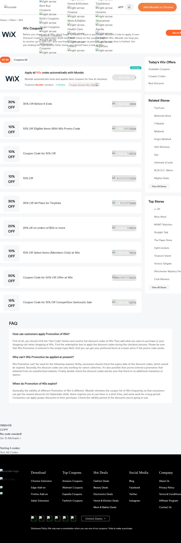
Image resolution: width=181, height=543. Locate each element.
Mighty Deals (161, 178)
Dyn (156, 154)
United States (94, 518)
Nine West (160, 216)
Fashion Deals (101, 481)
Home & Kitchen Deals (106, 500)
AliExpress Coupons (45, 46)
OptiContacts (161, 248)
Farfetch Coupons (72, 500)
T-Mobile (159, 123)
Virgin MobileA (162, 139)
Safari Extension (40, 500)
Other (12, 20)
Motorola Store (162, 115)
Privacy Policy (166, 487)
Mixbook (159, 131)
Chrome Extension (41, 481)
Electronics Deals (103, 494)
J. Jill (157, 209)
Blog (131, 481)
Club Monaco (161, 279)
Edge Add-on (38, 487)
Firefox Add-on (39, 494)
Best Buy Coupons (45, 8)
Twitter (133, 494)
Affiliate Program (168, 500)
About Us (164, 481)
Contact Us (165, 507)
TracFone (159, 108)
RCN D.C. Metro (163, 170)
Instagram (134, 500)
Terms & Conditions (170, 494)
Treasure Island (162, 255)
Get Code (127, 77)
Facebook (134, 487)
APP (121, 7)
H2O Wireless (162, 147)
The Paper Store (163, 240)
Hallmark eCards (163, 162)
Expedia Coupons (72, 494)
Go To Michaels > (10, 438)
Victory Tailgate (163, 263)
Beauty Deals (101, 487)
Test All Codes (9, 452)
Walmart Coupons (72, 487)
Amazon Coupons (72, 481)
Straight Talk (161, 232)
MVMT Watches (163, 224)
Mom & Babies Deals (105, 507)
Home (3, 20)
